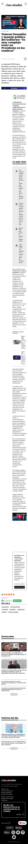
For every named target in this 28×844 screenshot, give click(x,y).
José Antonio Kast (15, 607)
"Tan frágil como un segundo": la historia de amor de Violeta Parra (21, 254)
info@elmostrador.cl (13, 786)
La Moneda (5, 609)
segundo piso (21, 609)
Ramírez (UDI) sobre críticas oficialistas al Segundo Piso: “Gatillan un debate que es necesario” (23, 342)
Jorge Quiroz (5, 607)
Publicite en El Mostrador (7, 796)
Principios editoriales (6, 792)
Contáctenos (4, 800)
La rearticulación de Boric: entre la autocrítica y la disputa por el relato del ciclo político (13, 683)
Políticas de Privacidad (6, 794)
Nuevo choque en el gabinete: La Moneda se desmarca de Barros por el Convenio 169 (21, 213)
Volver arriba (4, 823)
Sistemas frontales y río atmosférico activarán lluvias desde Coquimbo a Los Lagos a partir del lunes (13, 735)
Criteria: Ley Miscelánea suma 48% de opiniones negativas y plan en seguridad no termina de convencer (14, 671)
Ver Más (13, 694)
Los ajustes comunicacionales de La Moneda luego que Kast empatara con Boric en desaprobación (21, 185)
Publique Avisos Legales (7, 798)
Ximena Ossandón (13, 612)
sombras (4, 612)
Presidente (12, 609)
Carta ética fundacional (7, 790)
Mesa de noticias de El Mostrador (9, 58)
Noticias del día (9, 717)
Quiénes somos (5, 789)
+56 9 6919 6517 (5, 786)
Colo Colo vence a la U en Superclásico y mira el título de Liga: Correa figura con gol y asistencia (13, 743)
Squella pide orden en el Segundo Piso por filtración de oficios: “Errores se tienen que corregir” (23, 357)
